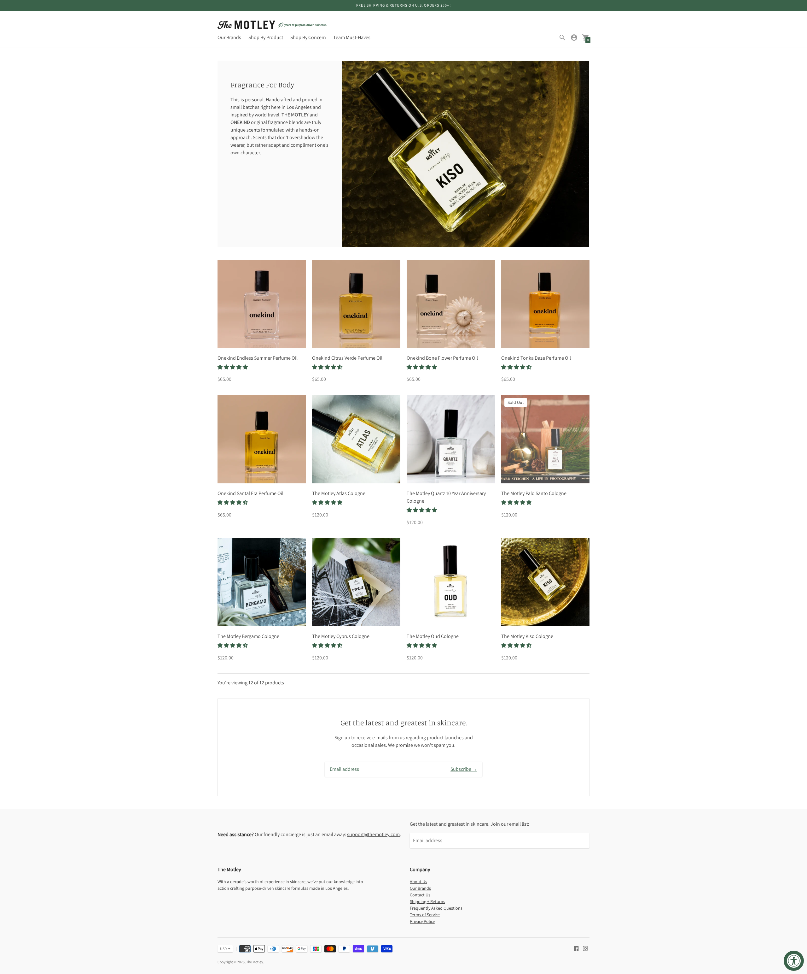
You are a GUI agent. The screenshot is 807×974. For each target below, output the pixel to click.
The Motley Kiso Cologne (527, 636)
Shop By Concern (308, 37)
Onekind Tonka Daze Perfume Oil (536, 358)
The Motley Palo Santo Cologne (533, 493)
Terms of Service (425, 915)
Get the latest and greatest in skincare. (403, 722)
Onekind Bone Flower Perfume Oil (442, 358)
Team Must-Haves (351, 37)
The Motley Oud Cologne (433, 636)
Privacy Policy (422, 921)
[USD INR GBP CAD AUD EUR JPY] (222, 948)
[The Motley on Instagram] (585, 948)
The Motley (254, 961)
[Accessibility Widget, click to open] (794, 961)
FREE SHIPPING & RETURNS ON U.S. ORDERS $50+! (403, 5)
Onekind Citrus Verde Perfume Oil (347, 358)
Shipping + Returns (427, 901)
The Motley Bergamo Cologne (248, 636)
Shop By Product (265, 37)
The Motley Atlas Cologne (338, 493)
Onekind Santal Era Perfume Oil (250, 493)
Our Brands (229, 37)
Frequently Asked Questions (436, 908)
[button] (233, 367)
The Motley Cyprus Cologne (340, 636)
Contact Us (420, 895)
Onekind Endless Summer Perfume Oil (258, 358)
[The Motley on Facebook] (576, 948)
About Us (418, 881)
